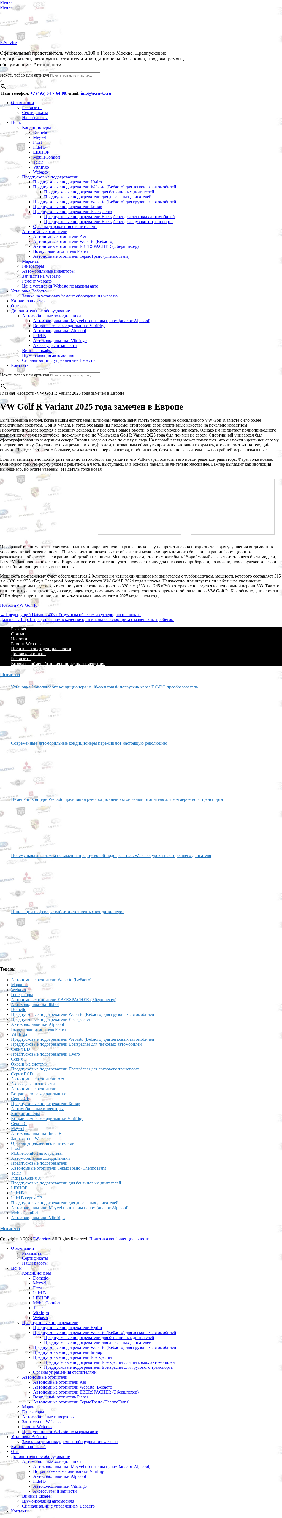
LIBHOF (41, 152)
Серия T (18, 1059)
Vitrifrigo (41, 167)
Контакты (20, 365)
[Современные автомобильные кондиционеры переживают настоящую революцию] (31, 769)
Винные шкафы (37, 350)
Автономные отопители (44, 231)
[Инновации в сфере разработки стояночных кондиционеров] (31, 937)
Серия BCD (22, 1074)
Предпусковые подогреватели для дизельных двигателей (97, 196)
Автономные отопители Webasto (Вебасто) (73, 241)
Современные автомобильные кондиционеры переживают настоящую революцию (89, 743)
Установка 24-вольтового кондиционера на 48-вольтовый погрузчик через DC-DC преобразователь (104, 687)
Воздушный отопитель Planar (60, 251)
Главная (18, 629)
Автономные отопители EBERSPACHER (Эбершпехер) (86, 246)
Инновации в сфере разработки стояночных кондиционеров (67, 911)
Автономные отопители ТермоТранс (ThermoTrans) (81, 256)
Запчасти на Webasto (41, 276)
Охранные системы (29, 1064)
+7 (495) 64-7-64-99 (48, 93)
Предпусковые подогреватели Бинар (67, 206)
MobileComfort (46, 157)
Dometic (40, 132)
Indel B (39, 147)
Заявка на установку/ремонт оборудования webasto (70, 296)
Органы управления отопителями (65, 226)
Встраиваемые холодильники (38, 1093)
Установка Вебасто (29, 291)
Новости (8, 605)
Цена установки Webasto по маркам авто (60, 286)
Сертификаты (35, 112)
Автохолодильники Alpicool (59, 330)
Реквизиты (32, 107)
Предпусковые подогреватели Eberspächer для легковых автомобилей (109, 216)
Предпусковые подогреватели (50, 177)
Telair (38, 162)
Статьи (17, 633)
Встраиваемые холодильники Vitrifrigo (69, 325)
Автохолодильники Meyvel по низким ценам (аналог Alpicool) (91, 320)
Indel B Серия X (26, 1178)
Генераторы (33, 266)
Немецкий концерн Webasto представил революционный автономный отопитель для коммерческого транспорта (117, 799)
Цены (16, 122)
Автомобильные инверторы (48, 271)
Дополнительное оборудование (40, 310)
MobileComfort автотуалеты (37, 1153)
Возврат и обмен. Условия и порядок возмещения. (58, 663)
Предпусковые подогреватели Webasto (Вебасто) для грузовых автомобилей (104, 201)
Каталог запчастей (28, 301)
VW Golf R (26, 605)
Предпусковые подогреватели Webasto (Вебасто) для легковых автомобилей (104, 187)
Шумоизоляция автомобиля (48, 355)
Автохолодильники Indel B (36, 1133)
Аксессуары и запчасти (55, 345)
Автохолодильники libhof (35, 1004)
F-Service (8, 42)
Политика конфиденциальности (41, 648)
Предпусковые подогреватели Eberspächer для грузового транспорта (108, 221)
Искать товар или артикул (24, 75)
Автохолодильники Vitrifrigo (60, 340)
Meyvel (39, 137)
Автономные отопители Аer (59, 236)
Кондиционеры (36, 127)
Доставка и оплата (28, 653)
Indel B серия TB (26, 1198)
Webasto (40, 172)
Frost (37, 142)
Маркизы (30, 261)
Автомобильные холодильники (51, 315)
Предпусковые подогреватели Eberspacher (72, 211)
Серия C (19, 1123)
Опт (15, 305)
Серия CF (20, 1098)
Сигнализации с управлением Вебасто (58, 360)
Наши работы (35, 117)
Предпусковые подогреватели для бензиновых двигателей (99, 191)
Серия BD (20, 1049)
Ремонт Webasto (37, 281)
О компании (22, 102)
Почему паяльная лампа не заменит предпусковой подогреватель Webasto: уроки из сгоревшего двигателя (111, 855)
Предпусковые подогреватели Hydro (67, 182)
